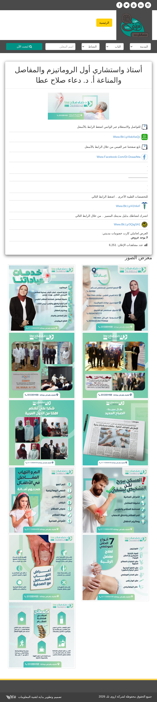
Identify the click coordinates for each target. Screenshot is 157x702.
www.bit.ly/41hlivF (128, 206)
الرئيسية (104, 22)
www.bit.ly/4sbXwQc (126, 136)
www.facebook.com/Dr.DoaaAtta (118, 156)
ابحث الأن (23, 46)
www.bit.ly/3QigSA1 (127, 224)
